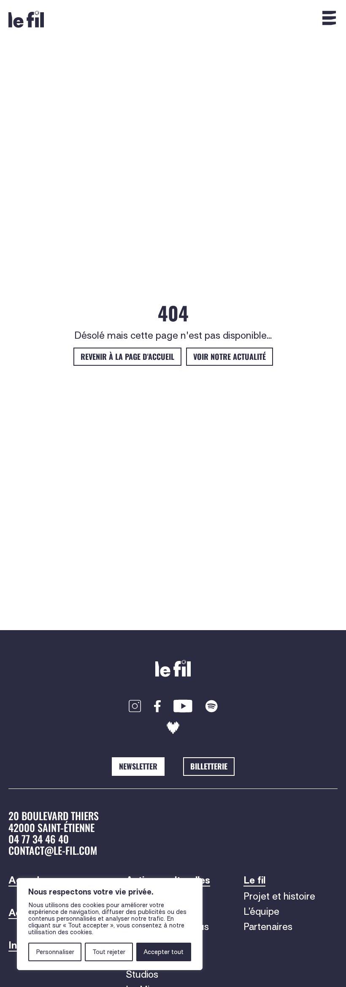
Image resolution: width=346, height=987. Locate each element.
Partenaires (267, 926)
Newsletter (138, 766)
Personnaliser (55, 952)
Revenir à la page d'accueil (127, 356)
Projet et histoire (279, 896)
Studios (142, 974)
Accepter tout (163, 952)
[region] (110, 924)
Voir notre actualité (229, 356)
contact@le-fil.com (52, 850)
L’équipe (261, 911)
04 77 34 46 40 (38, 838)
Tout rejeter (108, 952)
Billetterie (208, 766)
